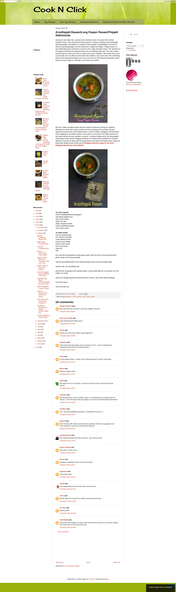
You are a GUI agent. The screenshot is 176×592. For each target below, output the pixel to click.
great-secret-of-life (66, 318)
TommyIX (92, 579)
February (40, 341)
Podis (84, 296)
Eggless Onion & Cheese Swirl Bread (45, 198)
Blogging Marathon (66, 296)
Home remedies (77, 296)
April (39, 335)
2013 (37, 347)
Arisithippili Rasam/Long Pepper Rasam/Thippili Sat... (42, 309)
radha (62, 380)
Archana (63, 508)
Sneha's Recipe (65, 447)
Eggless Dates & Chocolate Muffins (42, 267)
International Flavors (89, 21)
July (38, 326)
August (39, 324)
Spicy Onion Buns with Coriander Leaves (46, 82)
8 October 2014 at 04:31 (67, 465)
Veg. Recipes (50, 21)
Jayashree (63, 471)
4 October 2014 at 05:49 (67, 336)
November (41, 230)
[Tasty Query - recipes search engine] (132, 91)
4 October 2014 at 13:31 (67, 362)
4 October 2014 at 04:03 (67, 324)
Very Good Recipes (134, 84)
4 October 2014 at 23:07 (67, 414)
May (39, 332)
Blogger (106, 579)
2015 (37, 222)
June (39, 329)
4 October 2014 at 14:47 (67, 374)
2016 (37, 219)
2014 (37, 225)
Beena (62, 368)
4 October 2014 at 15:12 (67, 388)
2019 (37, 210)
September (41, 321)
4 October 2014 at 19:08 (67, 402)
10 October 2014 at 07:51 (68, 489)
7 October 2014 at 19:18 (67, 453)
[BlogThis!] (82, 294)
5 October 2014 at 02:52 (67, 428)
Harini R (62, 421)
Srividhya (63, 409)
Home (37, 21)
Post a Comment (63, 532)
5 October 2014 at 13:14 (67, 441)
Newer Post (60, 562)
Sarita (62, 356)
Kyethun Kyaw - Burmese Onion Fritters (46, 174)
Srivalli (62, 483)
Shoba (62, 330)
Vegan (93, 296)
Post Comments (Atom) (71, 566)
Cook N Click (59, 9)
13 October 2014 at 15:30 (68, 501)
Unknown (63, 342)
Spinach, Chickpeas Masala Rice (42, 237)
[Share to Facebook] (85, 294)
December (41, 227)
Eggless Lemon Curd (45, 153)
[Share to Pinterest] (87, 294)
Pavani (62, 459)
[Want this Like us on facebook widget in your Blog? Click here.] (173, 590)
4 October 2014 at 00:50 (67, 311)
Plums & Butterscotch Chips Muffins (42, 253)
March (39, 338)
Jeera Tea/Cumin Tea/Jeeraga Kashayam (42, 301)
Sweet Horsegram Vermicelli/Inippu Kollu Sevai (43, 273)
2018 (37, 213)
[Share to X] (83, 294)
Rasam (88, 296)
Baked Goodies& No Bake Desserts (119, 21)
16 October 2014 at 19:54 (68, 513)
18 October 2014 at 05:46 (68, 527)
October (40, 233)
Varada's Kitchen (65, 306)
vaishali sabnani (65, 435)
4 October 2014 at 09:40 (67, 350)
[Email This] (80, 294)
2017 (37, 216)
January (40, 344)
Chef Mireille (64, 520)
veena (62, 495)
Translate (133, 50)
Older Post (116, 562)
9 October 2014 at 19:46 (67, 477)
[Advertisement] (88, 547)
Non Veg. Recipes (68, 21)
